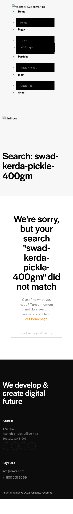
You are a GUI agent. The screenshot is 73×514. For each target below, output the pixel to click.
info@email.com (13, 471)
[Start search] (36, 339)
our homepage (36, 319)
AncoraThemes (12, 492)
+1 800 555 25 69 (15, 477)
